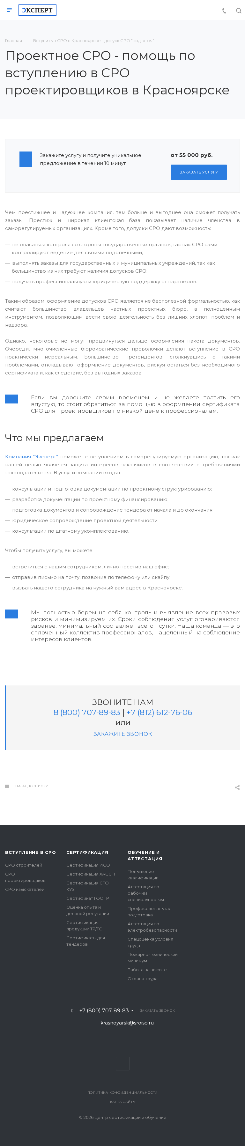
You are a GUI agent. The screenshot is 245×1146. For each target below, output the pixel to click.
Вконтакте (123, 1063)
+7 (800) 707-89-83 (104, 1010)
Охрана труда (143, 978)
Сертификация (87, 852)
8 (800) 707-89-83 (87, 712)
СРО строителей (23, 865)
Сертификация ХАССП (90, 873)
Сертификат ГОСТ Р (87, 898)
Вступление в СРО (30, 852)
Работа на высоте (147, 969)
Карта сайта (122, 1102)
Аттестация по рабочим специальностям (146, 893)
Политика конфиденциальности (122, 1093)
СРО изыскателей (24, 889)
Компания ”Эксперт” (31, 457)
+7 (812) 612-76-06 (159, 712)
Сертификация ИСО (88, 865)
